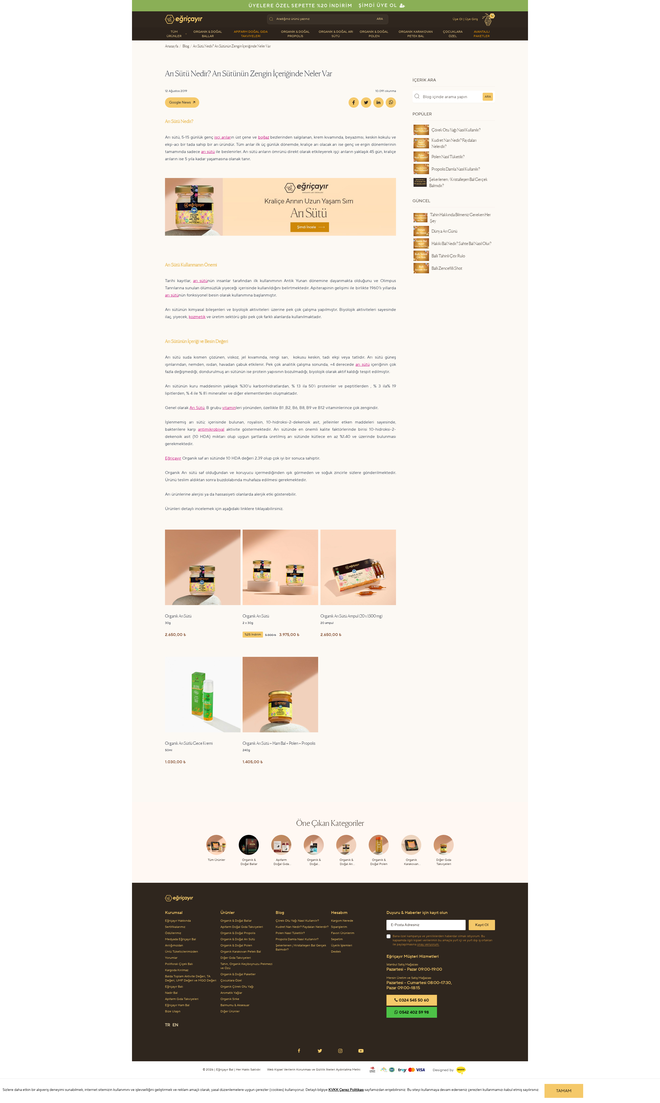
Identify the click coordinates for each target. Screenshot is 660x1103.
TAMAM (564, 1090)
